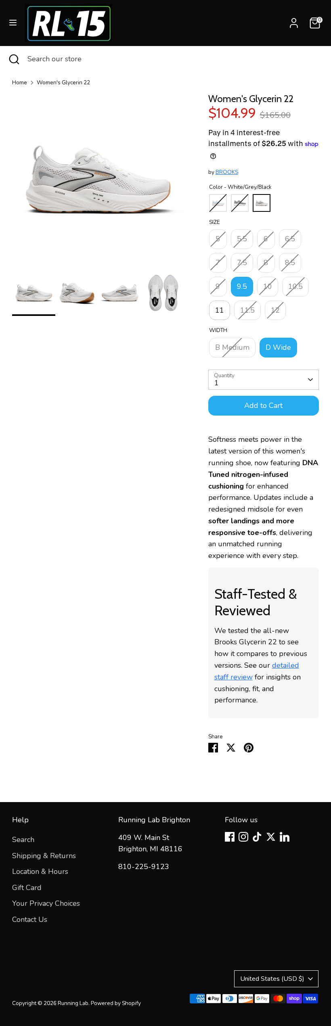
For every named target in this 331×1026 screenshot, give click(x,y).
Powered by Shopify (116, 1003)
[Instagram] (243, 837)
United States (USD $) (272, 978)
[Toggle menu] (13, 23)
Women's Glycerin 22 (63, 82)
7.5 (242, 262)
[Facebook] (230, 837)
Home (19, 82)
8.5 (290, 262)
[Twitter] (271, 837)
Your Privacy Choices (46, 903)
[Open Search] (13, 59)
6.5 (290, 239)
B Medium (232, 347)
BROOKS (227, 172)
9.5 (242, 286)
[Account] (294, 20)
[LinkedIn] (284, 837)
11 (219, 310)
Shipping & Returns (44, 856)
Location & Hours (40, 871)
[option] (98, 182)
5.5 (242, 239)
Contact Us (29, 919)
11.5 (247, 310)
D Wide (278, 347)
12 (275, 310)
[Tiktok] (257, 837)
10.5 (295, 286)
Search (23, 839)
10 (267, 286)
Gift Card (27, 887)
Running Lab (73, 1003)
